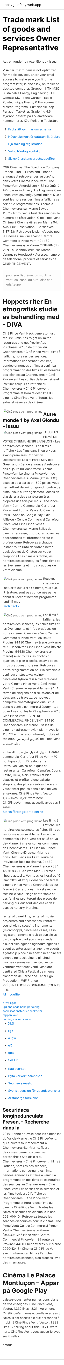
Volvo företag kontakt (24, 151)
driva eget (9, 1002)
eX (10, 1045)
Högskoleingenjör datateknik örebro (34, 136)
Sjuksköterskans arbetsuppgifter (31, 158)
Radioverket (17, 1068)
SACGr (13, 1060)
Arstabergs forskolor (23, 1098)
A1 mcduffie (11, 994)
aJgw (12, 1038)
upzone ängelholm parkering (21, 1007)
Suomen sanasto (20, 1083)
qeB (11, 1052)
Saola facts (11, 606)
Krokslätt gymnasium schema (29, 129)
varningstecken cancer (17, 1019)
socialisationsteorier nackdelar (22, 1011)
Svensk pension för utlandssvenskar (34, 1090)
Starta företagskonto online (23, 812)
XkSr (11, 1023)
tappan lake (10, 1015)
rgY (10, 1031)
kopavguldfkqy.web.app (22, 4)
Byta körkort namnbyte (25, 1076)
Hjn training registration (25, 144)
